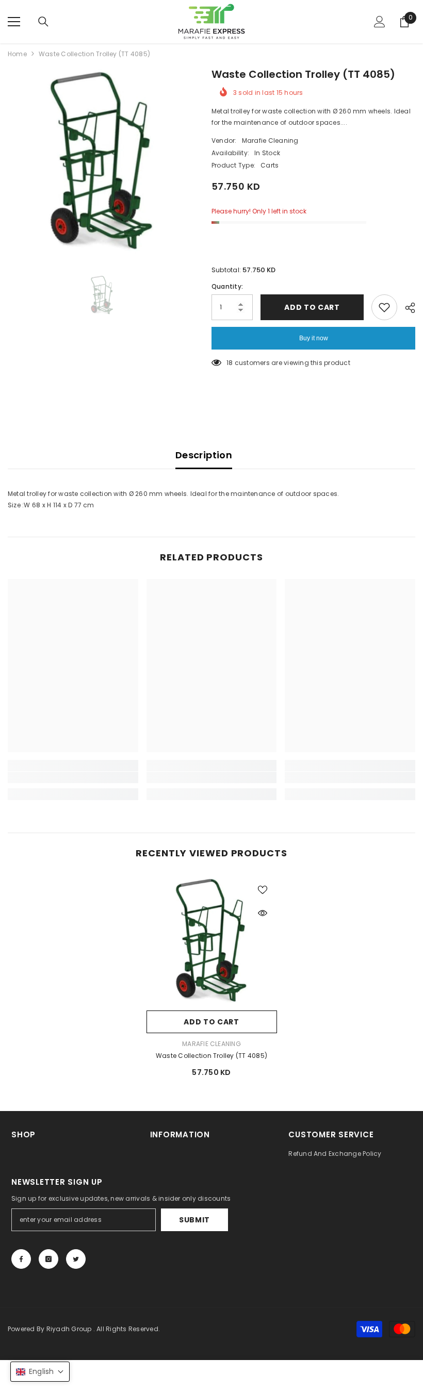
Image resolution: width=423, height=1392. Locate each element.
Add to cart (312, 307)
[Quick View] (262, 913)
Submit (194, 1220)
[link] (73, 777)
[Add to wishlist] (384, 307)
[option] (102, 161)
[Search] (43, 21)
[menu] (14, 21)
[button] (40, 1371)
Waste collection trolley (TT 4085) (211, 1055)
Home (17, 53)
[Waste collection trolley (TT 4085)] (212, 940)
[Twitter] (76, 1259)
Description (203, 455)
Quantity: (227, 286)
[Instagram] (48, 1259)
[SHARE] (406, 307)
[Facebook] (21, 1259)
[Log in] (379, 21)
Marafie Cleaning (270, 140)
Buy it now (313, 338)
